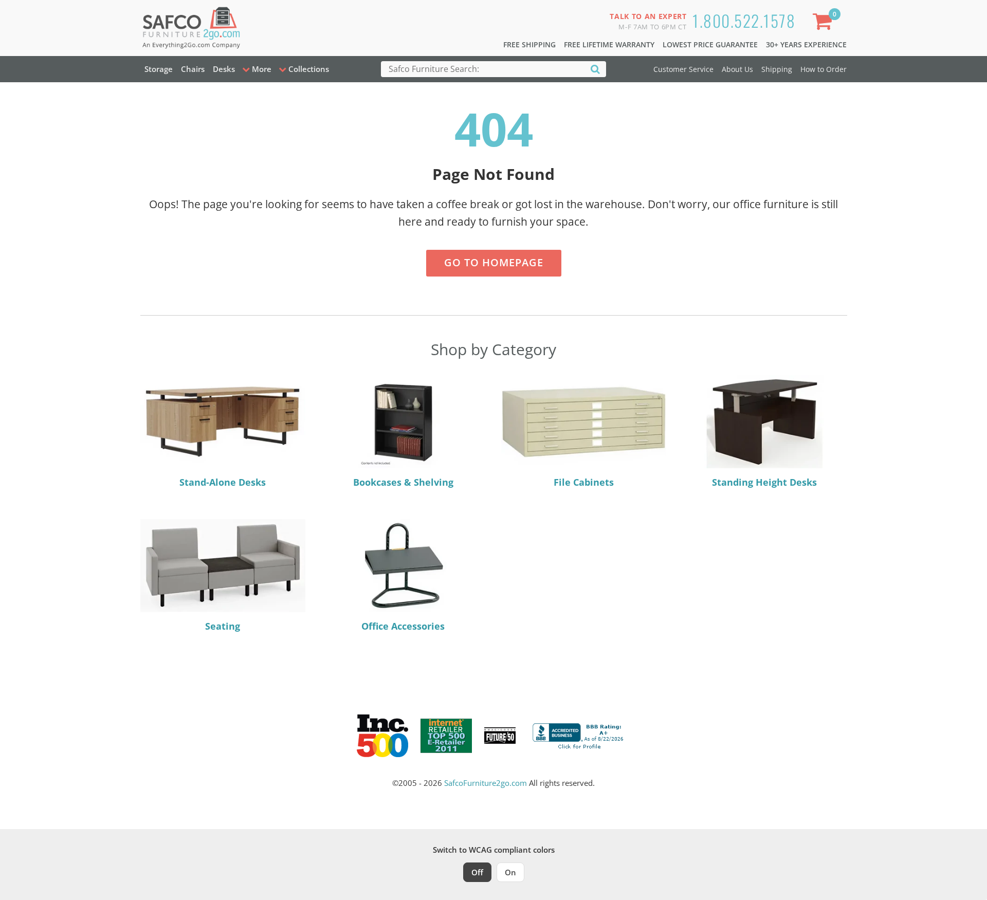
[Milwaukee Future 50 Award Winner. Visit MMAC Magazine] (500, 735)
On (510, 872)
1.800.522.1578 (743, 20)
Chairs (193, 69)
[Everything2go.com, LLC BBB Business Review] (579, 734)
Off (477, 872)
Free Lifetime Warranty (609, 44)
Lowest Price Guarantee (710, 44)
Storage (158, 69)
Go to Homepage (493, 262)
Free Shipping (529, 44)
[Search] (595, 69)
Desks (224, 69)
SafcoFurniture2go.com (485, 783)
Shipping (776, 69)
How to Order (823, 69)
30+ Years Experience (806, 44)
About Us (737, 69)
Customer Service (683, 69)
